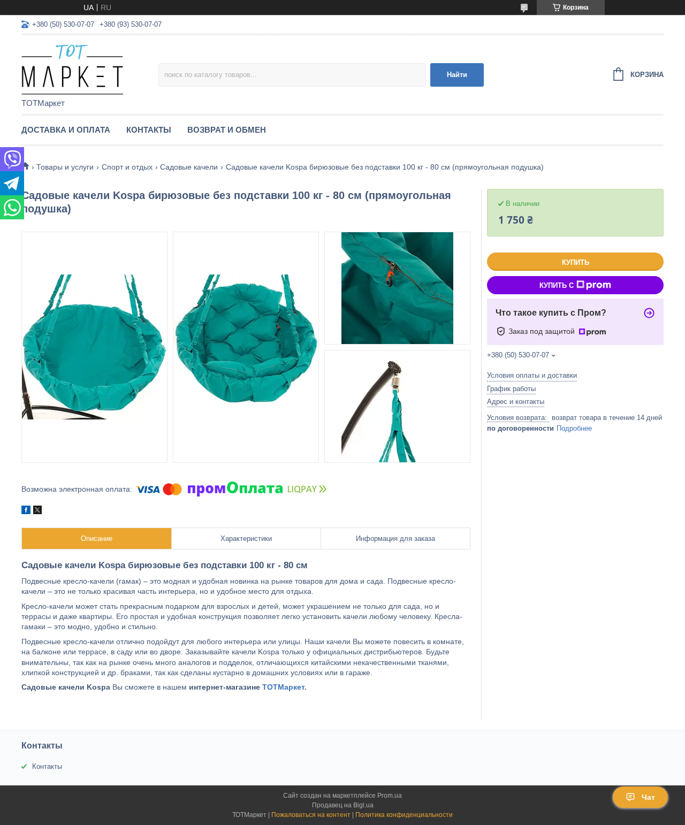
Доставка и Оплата (65, 130)
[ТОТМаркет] (89, 67)
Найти (457, 75)
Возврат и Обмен (226, 130)
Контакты (148, 130)
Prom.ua (389, 795)
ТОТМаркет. (284, 687)
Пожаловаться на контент (311, 815)
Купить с (556, 285)
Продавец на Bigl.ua (343, 805)
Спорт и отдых (127, 167)
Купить (575, 262)
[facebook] (26, 511)
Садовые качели (189, 167)
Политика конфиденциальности (404, 815)
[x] (37, 511)
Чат (648, 797)
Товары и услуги (65, 167)
